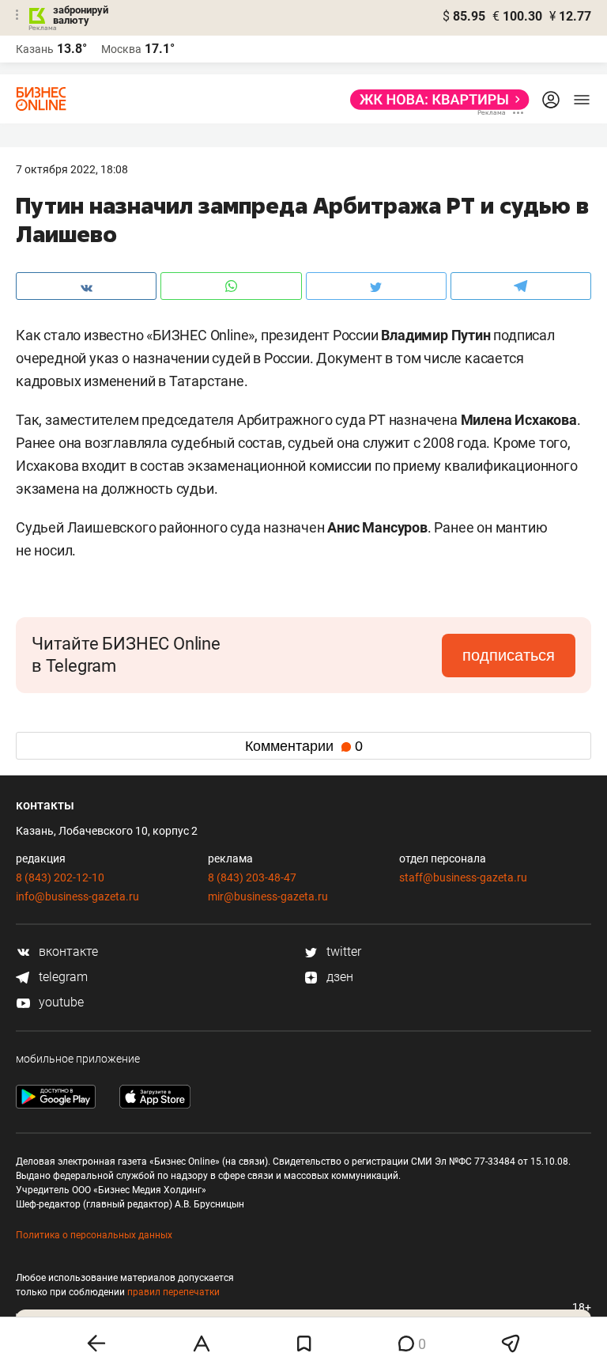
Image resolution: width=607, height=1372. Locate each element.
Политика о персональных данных (94, 1235)
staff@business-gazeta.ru (463, 877)
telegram (62, 976)
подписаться (508, 655)
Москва (121, 49)
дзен (338, 976)
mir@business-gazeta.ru (268, 896)
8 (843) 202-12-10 (60, 877)
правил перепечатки (173, 1292)
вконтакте (67, 951)
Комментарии (304, 746)
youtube (60, 1002)
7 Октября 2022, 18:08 (72, 169)
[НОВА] (435, 99)
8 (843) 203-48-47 (252, 877)
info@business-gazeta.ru (77, 896)
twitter (342, 951)
